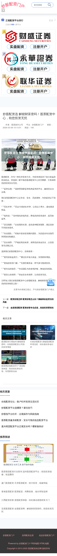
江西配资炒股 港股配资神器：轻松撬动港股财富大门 (25, 499)
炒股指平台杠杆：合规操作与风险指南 (20, 413)
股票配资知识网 (35, 548)
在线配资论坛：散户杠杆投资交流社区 (20, 401)
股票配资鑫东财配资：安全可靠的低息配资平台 (24, 420)
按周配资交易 (28, 535)
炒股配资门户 (9, 535)
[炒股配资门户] (13, 4)
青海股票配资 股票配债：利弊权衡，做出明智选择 (24, 491)
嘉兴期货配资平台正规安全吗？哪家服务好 (22, 426)
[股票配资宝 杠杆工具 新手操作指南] (28, 452)
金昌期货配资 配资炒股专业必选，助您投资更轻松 (32, 307)
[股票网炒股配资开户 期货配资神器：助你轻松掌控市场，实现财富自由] (13, 356)
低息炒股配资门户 (47, 535)
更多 (51, 20)
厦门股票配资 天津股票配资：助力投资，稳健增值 (24, 482)
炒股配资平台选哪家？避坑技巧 (16, 407)
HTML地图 (44, 543)
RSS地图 (35, 543)
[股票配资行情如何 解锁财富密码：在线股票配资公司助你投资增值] (13, 332)
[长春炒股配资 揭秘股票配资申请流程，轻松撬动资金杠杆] (42, 332)
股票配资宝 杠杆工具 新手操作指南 (18, 464)
